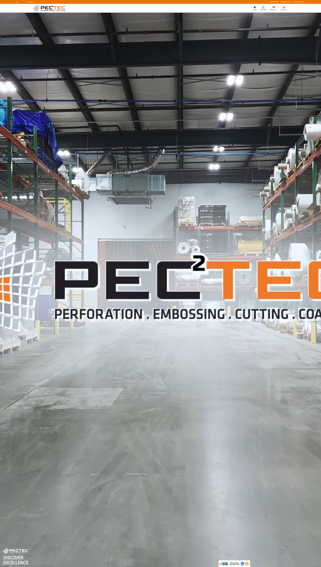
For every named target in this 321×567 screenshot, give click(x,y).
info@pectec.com (285, 2)
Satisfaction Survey (299, 2)
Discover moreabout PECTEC (235, 563)
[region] (160, 290)
